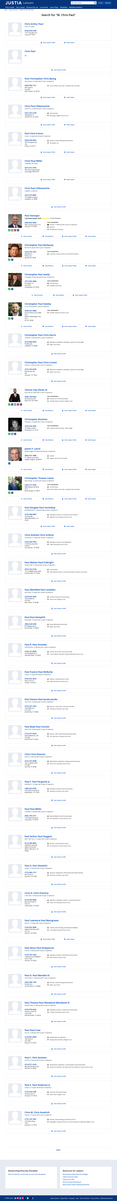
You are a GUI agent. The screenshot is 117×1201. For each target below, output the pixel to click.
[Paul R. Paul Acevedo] (15, 650)
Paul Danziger (32, 215)
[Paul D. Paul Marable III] (15, 981)
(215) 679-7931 (30, 252)
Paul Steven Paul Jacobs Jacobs (41, 699)
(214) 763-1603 (30, 955)
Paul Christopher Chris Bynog (40, 78)
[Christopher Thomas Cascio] (15, 483)
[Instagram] (23, 1198)
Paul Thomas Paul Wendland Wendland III (47, 1002)
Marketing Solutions (75, 7)
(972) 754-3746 (30, 569)
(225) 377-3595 (30, 485)
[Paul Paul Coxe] (15, 1035)
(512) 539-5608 (30, 900)
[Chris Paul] (15, 56)
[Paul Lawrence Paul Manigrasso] (15, 926)
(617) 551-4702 (30, 168)
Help (77, 1198)
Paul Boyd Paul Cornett (37, 726)
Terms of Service (85, 1198)
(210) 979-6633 (30, 1009)
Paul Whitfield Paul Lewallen (40, 589)
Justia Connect (54, 1198)
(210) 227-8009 (30, 651)
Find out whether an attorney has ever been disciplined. (27, 1174)
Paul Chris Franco (34, 133)
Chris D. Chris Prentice (36, 893)
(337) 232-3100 (30, 113)
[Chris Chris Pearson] (15, 759)
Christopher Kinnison (36, 419)
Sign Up (108, 3)
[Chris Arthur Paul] (15, 29)
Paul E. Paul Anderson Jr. (38, 1084)
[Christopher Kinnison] (15, 425)
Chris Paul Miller (33, 160)
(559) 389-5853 (30, 140)
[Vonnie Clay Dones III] (15, 395)
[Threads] (25, 1198)
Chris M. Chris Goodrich (37, 1112)
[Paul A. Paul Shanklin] (15, 871)
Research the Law (32, 7)
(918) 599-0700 (30, 31)
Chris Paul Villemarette (37, 106)
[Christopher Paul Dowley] (15, 309)
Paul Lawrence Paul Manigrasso (42, 920)
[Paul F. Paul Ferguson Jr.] (15, 787)
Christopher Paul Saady (37, 274)
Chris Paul (30, 51)
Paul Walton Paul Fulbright (39, 562)
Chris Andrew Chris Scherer (39, 534)
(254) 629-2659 (30, 596)
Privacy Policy (95, 1198)
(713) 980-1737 (30, 872)
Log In (101, 3)
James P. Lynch (32, 448)
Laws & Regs (54, 7)
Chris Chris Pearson (35, 754)
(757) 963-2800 (30, 281)
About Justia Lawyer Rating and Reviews (76, 1185)
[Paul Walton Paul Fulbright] (15, 568)
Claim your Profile (68, 1179)
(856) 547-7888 (30, 455)
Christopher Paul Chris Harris (40, 335)
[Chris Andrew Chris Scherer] (15, 540)
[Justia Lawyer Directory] (13, 2)
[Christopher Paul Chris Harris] (15, 340)
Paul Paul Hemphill (35, 617)
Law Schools (44, 7)
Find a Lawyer (9, 7)
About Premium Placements (72, 1182)
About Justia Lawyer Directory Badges (75, 1174)
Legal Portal (64, 1198)
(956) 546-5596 (30, 624)
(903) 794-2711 (30, 816)
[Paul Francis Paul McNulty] (15, 677)
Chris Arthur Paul (34, 23)
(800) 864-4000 (30, 222)
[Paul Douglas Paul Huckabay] (15, 513)
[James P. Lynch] (15, 454)
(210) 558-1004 (30, 542)
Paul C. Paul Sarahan (36, 1057)
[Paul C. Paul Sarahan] (15, 1063)
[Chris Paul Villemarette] (15, 111)
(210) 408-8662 (30, 514)
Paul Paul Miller (33, 808)
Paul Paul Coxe (32, 1030)
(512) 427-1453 (30, 706)
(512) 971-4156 (30, 1064)
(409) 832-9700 (30, 788)
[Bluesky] (28, 1198)
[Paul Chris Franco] (15, 139)
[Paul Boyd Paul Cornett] (15, 732)
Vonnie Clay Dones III (36, 389)
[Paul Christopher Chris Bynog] (15, 84)
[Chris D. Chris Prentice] (15, 898)
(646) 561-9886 (30, 310)
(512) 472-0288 (30, 761)
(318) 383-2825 (30, 426)
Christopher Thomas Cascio (39, 478)
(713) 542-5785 (30, 1092)
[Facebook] (20, 1198)
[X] (30, 1198)
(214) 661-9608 (30, 1037)
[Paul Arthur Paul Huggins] (15, 842)
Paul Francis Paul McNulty (39, 671)
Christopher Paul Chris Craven (41, 362)
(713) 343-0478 (30, 369)
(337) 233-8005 (30, 195)
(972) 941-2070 (30, 679)
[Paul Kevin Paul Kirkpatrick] (15, 953)
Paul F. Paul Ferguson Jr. (37, 781)
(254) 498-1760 (30, 982)
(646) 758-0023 (30, 397)
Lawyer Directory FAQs (70, 1177)
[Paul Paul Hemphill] (15, 622)
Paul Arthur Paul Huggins (38, 836)
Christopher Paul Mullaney (39, 245)
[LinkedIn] (15, 1198)
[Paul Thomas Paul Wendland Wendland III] (15, 1008)
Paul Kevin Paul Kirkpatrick (39, 947)
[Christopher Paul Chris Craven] (15, 368)
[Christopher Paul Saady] (15, 280)
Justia (5, 9)
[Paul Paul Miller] (15, 814)
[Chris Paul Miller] (15, 166)
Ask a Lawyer (20, 7)
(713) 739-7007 (30, 1119)
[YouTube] (18, 1198)
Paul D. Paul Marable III (37, 975)
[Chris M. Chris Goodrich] (15, 1118)
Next (58, 1150)
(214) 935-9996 (30, 927)
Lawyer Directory (13, 9)
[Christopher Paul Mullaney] (15, 250)
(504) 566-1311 (30, 85)
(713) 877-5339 (30, 733)
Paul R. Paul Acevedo (36, 644)
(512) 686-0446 (30, 342)
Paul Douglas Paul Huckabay (40, 507)
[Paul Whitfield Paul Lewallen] (15, 595)
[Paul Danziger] (15, 221)
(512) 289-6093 (30, 843)
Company (72, 1198)
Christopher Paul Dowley (38, 303)
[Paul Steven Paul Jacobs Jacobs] (15, 705)
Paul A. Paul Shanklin (36, 865)
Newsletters (64, 7)
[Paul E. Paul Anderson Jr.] (15, 1090)
